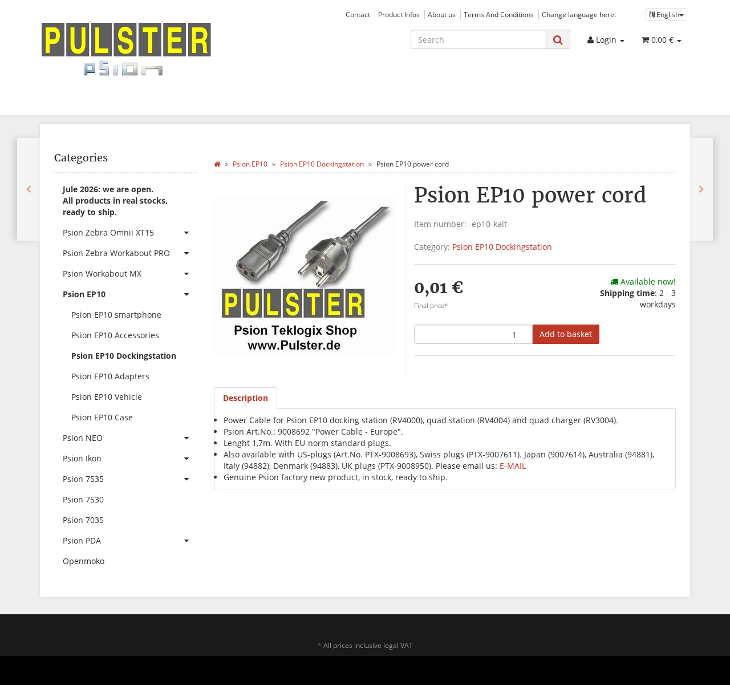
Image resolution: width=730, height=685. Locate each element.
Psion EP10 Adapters (110, 376)
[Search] (558, 39)
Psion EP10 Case (102, 417)
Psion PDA (82, 540)
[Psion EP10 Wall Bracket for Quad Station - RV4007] (701, 189)
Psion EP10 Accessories (115, 335)
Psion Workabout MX (102, 273)
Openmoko (83, 561)
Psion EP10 (84, 294)
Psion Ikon (82, 458)
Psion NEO (83, 437)
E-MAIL (513, 465)
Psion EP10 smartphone (116, 314)
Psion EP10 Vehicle (106, 396)
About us (442, 14)
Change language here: (579, 14)
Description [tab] (245, 397)
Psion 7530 (83, 499)
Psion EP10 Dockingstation (502, 246)
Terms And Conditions (499, 14)
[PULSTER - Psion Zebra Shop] (142, 49)
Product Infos (399, 14)
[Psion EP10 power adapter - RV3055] (28, 189)
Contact (358, 14)
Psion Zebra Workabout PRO (116, 253)
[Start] (217, 164)
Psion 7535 (83, 478)
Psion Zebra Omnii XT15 (108, 232)
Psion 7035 (83, 519)
